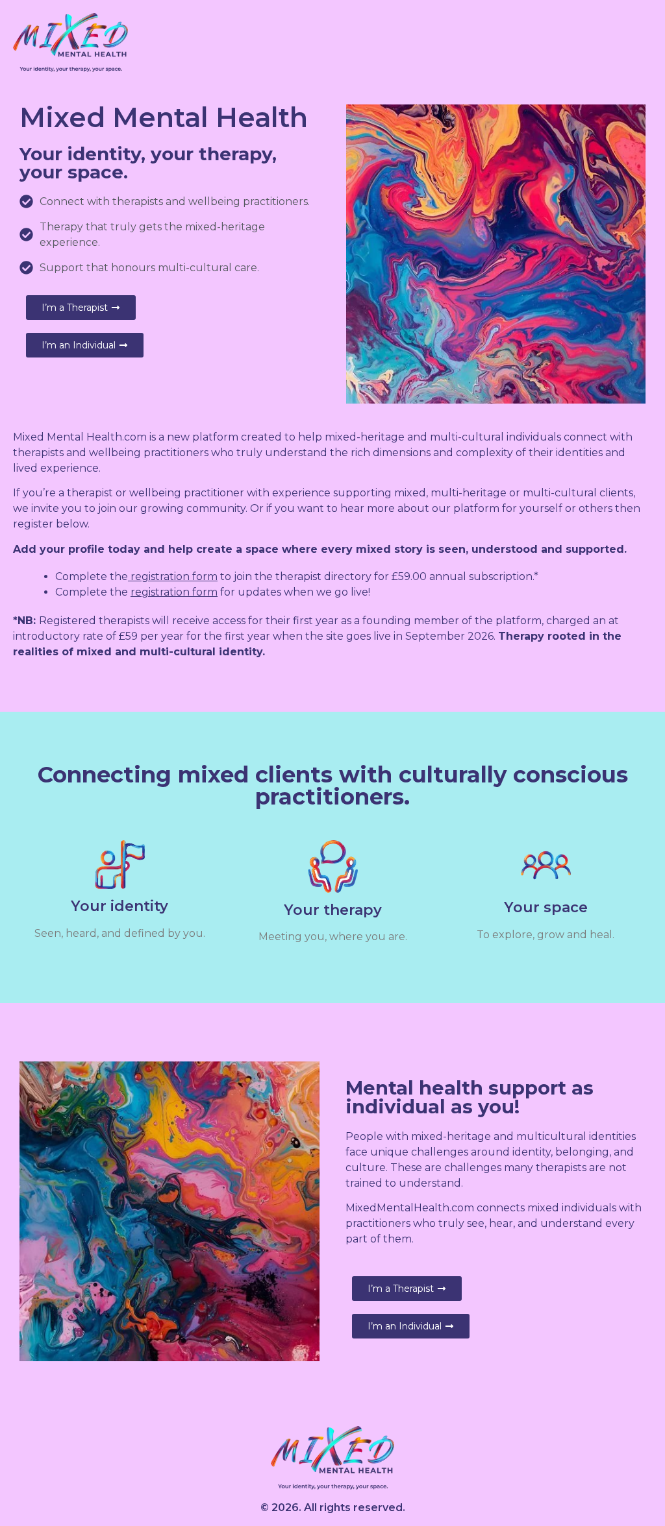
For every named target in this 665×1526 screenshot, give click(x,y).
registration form (174, 576)
